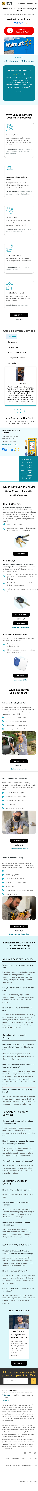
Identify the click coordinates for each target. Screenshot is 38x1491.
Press (7, 1458)
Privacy (35, 1458)
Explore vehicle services (19, 769)
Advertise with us (26, 1465)
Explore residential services (19, 848)
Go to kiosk (21, 553)
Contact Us (5, 1401)
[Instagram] (35, 1453)
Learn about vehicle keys (20, 627)
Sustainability (16, 1465)
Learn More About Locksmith (20, 404)
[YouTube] (30, 1453)
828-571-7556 (6, 445)
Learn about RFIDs (20, 680)
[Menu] (35, 3)
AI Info (35, 1465)
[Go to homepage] (7, 3)
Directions (15, 445)
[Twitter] (25, 1453)
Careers (23, 1458)
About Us (8, 1465)
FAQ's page (6, 1395)
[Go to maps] (9, 468)
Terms (29, 1458)
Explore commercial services (19, 934)
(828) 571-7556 (19, 315)
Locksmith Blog (15, 1458)
